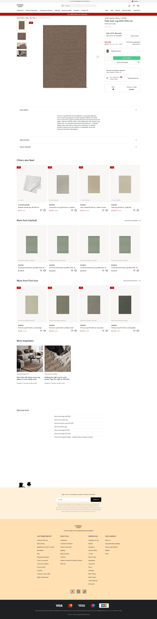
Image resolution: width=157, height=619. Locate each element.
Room (90, 567)
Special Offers (126, 10)
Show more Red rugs (60, 426)
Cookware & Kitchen (66, 543)
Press (106, 553)
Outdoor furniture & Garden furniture (71, 560)
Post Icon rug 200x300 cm (43, 18)
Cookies (39, 570)
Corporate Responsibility (112, 543)
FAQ (38, 553)
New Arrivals (92, 557)
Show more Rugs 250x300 (62, 433)
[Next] (98, 57)
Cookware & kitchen (46, 10)
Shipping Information (43, 557)
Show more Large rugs (61, 420)
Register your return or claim (45, 547)
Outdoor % (84, 10)
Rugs (27, 18)
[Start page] (20, 5)
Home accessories (31, 10)
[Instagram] (78, 591)
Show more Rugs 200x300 (62, 416)
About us (107, 540)
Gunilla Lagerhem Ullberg (112, 18)
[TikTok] (84, 591)
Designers (91, 547)
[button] (108, 26)
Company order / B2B (43, 574)
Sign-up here (135, 35)
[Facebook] (73, 591)
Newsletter (40, 550)
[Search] (62, 5)
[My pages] (129, 6)
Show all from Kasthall (131, 220)
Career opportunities (111, 547)
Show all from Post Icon (131, 280)
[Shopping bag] (138, 6)
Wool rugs (32, 18)
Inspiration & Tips (93, 540)
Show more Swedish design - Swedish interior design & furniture (73, 437)
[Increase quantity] (111, 58)
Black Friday (92, 577)
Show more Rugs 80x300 (62, 430)
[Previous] (33, 57)
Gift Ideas (91, 570)
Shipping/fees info (133, 78)
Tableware (20, 10)
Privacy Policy (41, 567)
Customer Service (42, 540)
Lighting (57, 10)
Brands (118, 10)
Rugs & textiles (66, 10)
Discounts (91, 584)
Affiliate (107, 550)
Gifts (111, 10)
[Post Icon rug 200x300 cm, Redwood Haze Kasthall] (65, 56)
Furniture (76, 10)
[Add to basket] (44, 210)
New (106, 10)
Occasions (91, 564)
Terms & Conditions (43, 564)
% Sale (90, 553)
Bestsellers (91, 560)
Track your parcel (42, 560)
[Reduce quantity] (106, 58)
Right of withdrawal (42, 577)
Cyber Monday (92, 580)
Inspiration (136, 10)
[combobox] (136, 1)
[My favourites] (134, 6)
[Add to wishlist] (41, 210)
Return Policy (41, 543)
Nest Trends (92, 574)
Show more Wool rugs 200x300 (64, 423)
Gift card (63, 564)
